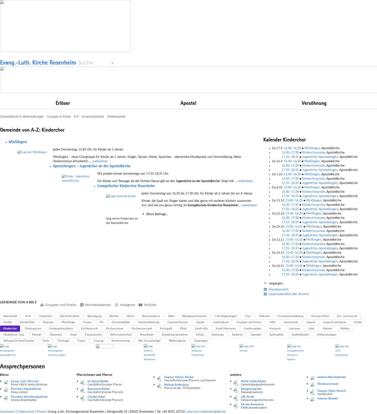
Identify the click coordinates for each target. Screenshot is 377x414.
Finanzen (48, 322)
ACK (28, 316)
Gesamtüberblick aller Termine (288, 294)
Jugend (310, 322)
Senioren (237, 334)
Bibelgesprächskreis (194, 316)
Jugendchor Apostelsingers (320, 157)
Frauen (87, 322)
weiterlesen (100, 161)
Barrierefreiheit (69, 316)
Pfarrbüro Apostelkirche (26, 389)
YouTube (150, 305)
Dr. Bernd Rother (98, 381)
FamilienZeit (27, 322)
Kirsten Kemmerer (252, 404)
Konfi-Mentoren (226, 328)
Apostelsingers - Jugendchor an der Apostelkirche (91, 166)
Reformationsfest (121, 334)
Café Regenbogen (226, 316)
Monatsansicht (278, 289)
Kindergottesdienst (61, 328)
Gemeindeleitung (148, 322)
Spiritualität (276, 334)
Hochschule (291, 322)
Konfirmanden (252, 328)
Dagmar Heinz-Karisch (331, 391)
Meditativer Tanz (13, 334)
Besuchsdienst (151, 316)
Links (311, 328)
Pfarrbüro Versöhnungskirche (29, 396)
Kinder (358, 322)
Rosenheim (147, 334)
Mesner (37, 334)
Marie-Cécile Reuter (253, 381)
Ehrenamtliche (320, 316)
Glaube (200, 322)
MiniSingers (18, 142)
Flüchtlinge (68, 322)
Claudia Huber (96, 396)
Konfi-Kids (201, 328)
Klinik (183, 328)
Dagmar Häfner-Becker (179, 377)
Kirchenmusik (89, 328)
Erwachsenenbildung (290, 316)
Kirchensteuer (115, 328)
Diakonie (264, 316)
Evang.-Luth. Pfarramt (25, 381)
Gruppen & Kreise (59, 116)
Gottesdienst (221, 322)
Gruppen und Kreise (60, 305)
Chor (248, 316)
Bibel (171, 316)
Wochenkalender (98, 305)
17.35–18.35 (291, 157)
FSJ (101, 322)
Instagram (127, 305)
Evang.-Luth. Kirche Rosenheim (38, 62)
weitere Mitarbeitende (331, 377)
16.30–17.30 (291, 152)
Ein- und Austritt (347, 316)
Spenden (256, 334)
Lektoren (294, 328)
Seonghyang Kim (251, 389)
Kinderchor (10, 328)
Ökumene (56, 334)
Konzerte (275, 328)
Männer (327, 328)
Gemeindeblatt (121, 322)
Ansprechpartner (93, 116)
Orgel (73, 334)
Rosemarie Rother (98, 389)
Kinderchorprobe (313, 152)
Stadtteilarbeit (300, 334)
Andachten (45, 316)
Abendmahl (10, 316)
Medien (345, 328)
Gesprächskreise (177, 322)
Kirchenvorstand (142, 328)
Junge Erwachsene (334, 322)
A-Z (76, 116)
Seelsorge (218, 334)
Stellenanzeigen (326, 334)
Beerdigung (94, 316)
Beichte (114, 316)
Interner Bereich (327, 398)
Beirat (130, 316)
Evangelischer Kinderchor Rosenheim (125, 186)
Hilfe (273, 322)
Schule (200, 334)
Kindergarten (33, 328)
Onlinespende (116, 116)
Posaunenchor (93, 334)
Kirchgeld (166, 328)
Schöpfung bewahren (175, 334)
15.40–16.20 (293, 148)
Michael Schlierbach (176, 385)
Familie (7, 322)
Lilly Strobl (247, 396)
